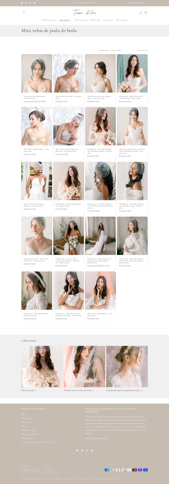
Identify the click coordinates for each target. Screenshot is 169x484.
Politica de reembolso (29, 434)
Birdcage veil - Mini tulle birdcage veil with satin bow (36, 315)
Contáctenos (26, 418)
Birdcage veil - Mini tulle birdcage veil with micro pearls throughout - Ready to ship (131, 261)
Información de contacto (115, 478)
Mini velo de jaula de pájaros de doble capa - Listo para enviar (67, 150)
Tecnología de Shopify (40, 478)
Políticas (24, 426)
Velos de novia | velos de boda (77, 390)
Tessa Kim (29, 478)
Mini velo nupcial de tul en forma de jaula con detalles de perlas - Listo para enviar (132, 151)
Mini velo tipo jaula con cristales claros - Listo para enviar (98, 97)
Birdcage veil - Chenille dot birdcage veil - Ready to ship (68, 205)
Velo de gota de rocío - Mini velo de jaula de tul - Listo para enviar (36, 260)
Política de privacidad (86, 478)
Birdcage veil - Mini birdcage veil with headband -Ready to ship (131, 97)
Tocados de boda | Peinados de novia (123, 390)
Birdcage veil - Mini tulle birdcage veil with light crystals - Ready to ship (131, 206)
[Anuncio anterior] (60, 3)
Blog (23, 414)
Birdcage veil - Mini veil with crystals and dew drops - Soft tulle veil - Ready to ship (67, 261)
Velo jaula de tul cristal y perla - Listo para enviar (35, 97)
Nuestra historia (27, 422)
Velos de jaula (27, 390)
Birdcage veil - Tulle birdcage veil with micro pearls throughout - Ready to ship (99, 261)
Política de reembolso (55, 478)
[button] (23, 12)
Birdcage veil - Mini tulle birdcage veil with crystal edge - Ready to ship (68, 315)
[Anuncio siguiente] (109, 3)
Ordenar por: (104, 50)
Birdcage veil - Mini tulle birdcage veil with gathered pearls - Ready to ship (99, 151)
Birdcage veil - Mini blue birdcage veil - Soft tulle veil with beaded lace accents (100, 206)
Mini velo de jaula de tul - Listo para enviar (68, 97)
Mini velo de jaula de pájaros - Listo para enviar (36, 150)
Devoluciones (26, 438)
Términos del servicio (70, 478)
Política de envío (100, 478)
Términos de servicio (29, 430)
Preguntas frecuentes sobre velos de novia (37, 442)
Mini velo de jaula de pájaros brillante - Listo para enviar (34, 205)
